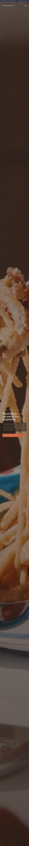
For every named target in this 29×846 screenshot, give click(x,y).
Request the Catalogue (12, 435)
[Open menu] (25, 5)
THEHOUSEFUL (8, 5)
